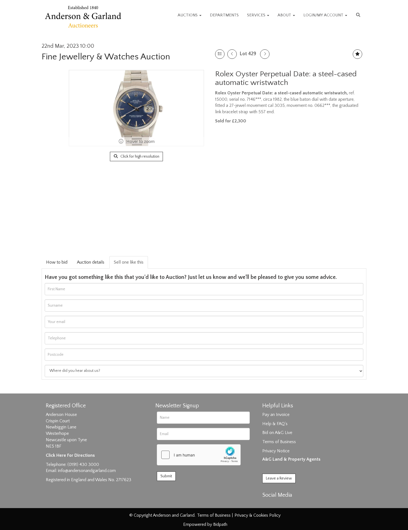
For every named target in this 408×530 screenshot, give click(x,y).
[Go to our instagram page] (290, 504)
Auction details (90, 262)
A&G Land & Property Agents (291, 459)
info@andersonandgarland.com (87, 470)
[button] (358, 15)
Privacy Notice (275, 450)
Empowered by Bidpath (205, 524)
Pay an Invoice (275, 414)
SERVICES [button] (256, 15)
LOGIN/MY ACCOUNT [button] (323, 15)
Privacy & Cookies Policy (258, 515)
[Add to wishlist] (357, 54)
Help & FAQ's (275, 423)
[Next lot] (265, 54)
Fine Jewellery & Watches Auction (106, 57)
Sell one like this (128, 262)
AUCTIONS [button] (188, 15)
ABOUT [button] (285, 15)
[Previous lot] (232, 54)
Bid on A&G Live (277, 432)
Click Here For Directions (70, 455)
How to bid (56, 262)
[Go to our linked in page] (279, 504)
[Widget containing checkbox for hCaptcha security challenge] (199, 454)
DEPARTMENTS (224, 15)
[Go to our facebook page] (267, 504)
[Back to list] (220, 54)
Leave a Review (279, 478)
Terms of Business (279, 441)
